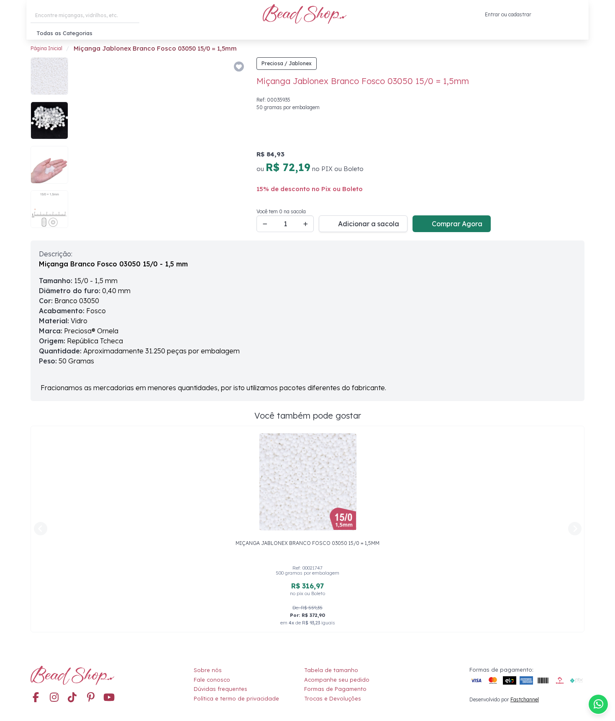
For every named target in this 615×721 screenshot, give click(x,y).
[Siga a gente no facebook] (36, 697)
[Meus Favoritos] (559, 14)
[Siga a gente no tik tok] (72, 697)
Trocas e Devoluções (332, 698)
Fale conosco (212, 679)
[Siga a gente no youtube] (109, 697)
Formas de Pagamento (335, 688)
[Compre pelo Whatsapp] (598, 704)
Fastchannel (524, 699)
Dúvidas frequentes (220, 688)
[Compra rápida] (541, 14)
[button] (577, 15)
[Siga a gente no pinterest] (91, 697)
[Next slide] (234, 144)
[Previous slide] (85, 144)
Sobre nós (208, 670)
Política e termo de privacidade (236, 698)
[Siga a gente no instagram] (54, 697)
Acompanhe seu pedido (336, 679)
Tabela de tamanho (331, 670)
